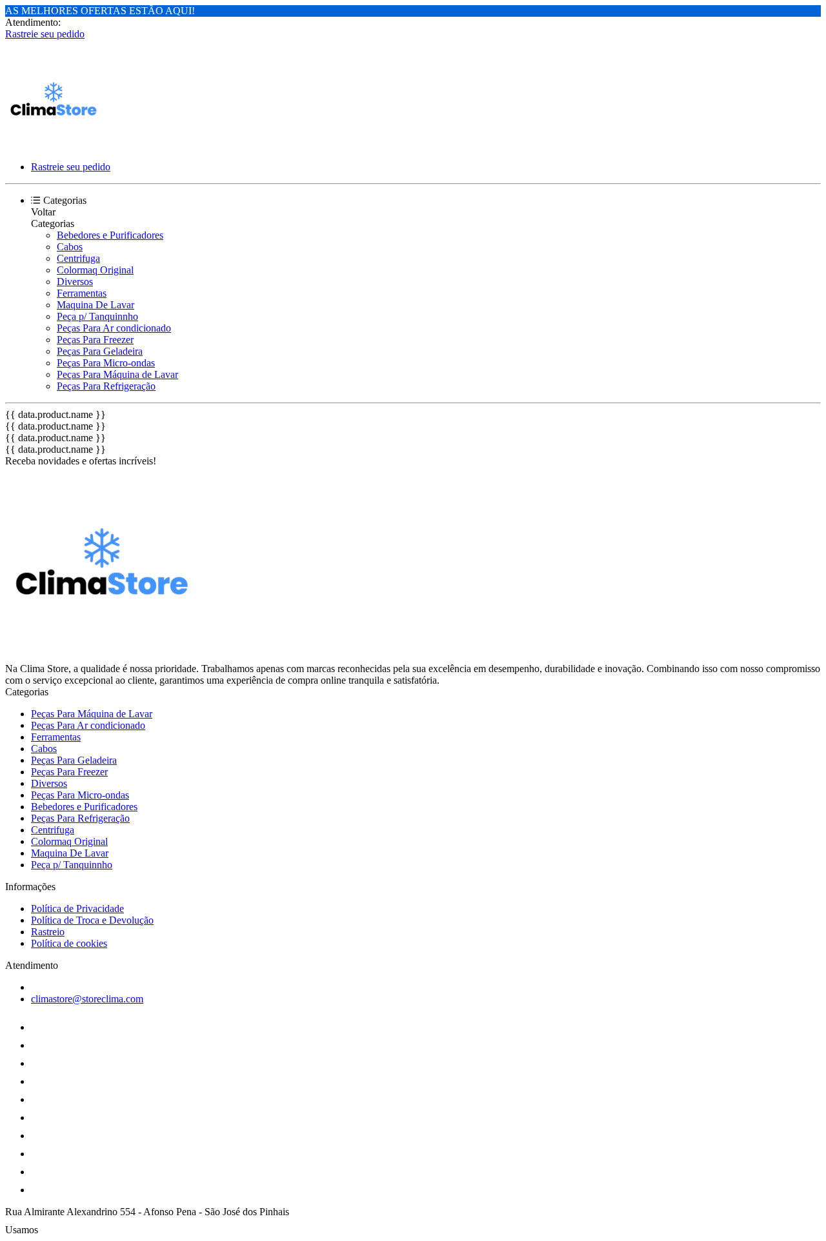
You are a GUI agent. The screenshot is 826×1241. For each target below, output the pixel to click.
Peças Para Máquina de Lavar (117, 374)
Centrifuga (78, 258)
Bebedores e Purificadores (110, 235)
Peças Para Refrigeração (106, 386)
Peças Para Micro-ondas (106, 362)
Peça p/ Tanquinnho (97, 316)
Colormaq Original (95, 269)
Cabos (70, 246)
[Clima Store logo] (53, 144)
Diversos (75, 281)
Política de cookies (69, 943)
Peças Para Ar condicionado (114, 328)
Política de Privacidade (77, 908)
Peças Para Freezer (95, 339)
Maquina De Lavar (95, 304)
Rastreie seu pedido (45, 33)
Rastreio (48, 931)
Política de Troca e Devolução (92, 920)
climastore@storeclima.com (87, 998)
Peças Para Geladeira (100, 351)
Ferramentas (81, 293)
